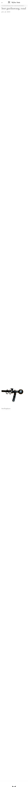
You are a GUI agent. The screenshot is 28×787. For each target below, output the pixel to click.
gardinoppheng (19, 5)
